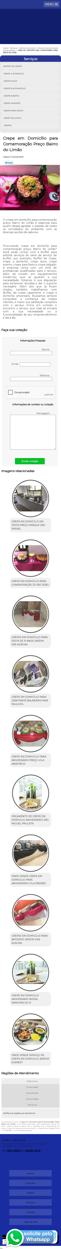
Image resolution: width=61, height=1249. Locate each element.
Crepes (7, 125)
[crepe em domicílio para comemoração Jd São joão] (30, 557)
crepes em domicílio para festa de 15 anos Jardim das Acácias (30, 641)
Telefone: (45, 375)
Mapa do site (30, 1222)
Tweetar (9, 162)
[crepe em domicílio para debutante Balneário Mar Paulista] (30, 673)
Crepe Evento (11, 96)
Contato (30, 1212)
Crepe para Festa (13, 110)
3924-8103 (13, 1151)
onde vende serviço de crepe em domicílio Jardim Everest (30, 1059)
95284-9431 (32, 1151)
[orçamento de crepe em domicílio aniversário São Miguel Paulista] (30, 792)
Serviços (30, 59)
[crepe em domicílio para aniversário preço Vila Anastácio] (30, 732)
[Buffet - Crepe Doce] (30, 18)
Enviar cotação (29, 461)
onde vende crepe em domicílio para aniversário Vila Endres (29, 880)
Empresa (30, 1183)
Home (30, 1173)
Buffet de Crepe (12, 66)
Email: (16, 364)
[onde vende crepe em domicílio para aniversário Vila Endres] (30, 852)
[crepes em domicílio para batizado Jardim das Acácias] (30, 912)
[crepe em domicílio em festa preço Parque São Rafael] (30, 497)
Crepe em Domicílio (14, 88)
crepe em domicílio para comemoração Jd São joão (30, 583)
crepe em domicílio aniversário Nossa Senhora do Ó (25, 999)
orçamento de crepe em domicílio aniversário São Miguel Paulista (30, 820)
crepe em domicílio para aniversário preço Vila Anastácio (29, 760)
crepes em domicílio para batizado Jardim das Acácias (30, 939)
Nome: (46, 349)
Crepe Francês (11, 103)
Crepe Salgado (12, 118)
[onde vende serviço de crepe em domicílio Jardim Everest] (30, 1031)
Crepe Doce (10, 81)
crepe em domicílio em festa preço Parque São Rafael (28, 525)
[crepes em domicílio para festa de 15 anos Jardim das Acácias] (30, 613)
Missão (30, 1192)
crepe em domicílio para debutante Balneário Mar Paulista (30, 700)
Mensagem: (43, 413)
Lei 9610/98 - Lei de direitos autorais (17, 1130)
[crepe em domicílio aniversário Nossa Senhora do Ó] (30, 971)
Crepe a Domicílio (13, 73)
